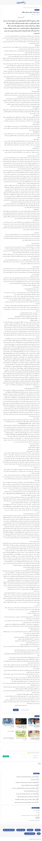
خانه (38, 7)
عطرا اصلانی (37, 817)
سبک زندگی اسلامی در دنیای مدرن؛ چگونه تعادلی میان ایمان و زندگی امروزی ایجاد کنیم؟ (21, 726)
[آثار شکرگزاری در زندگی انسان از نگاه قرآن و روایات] (33, 721)
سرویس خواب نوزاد (20, 829)
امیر (38, 814)
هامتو (39, 833)
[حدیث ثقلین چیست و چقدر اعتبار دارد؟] (21, 734)
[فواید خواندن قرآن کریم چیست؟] (8, 734)
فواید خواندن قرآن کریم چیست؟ (8, 737)
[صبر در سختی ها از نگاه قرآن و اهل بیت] (8, 721)
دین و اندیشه (35, 7)
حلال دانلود (38, 829)
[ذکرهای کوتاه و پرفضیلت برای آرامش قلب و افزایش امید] (33, 734)
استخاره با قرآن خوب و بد (29, 833)
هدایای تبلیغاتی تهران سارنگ (9, 829)
